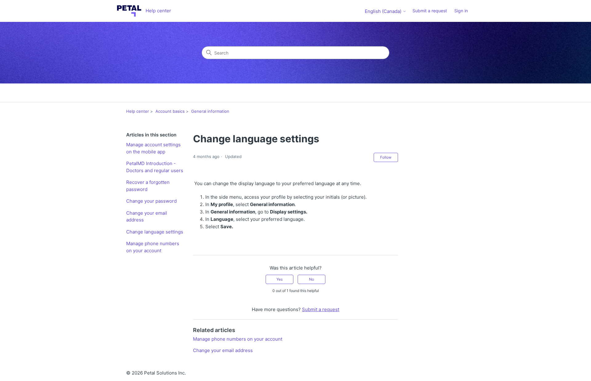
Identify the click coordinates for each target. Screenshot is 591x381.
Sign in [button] (461, 10)
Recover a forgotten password (148, 185)
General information (210, 111)
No (311, 279)
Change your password (151, 201)
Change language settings (154, 232)
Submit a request (429, 10)
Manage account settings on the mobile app (153, 148)
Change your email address (146, 216)
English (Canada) (384, 11)
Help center (137, 111)
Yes (279, 279)
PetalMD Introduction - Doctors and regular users (154, 166)
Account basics (170, 111)
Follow (386, 157)
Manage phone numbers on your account (152, 247)
